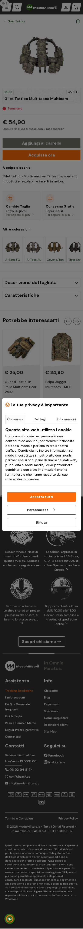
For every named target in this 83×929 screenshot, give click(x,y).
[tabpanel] (41, 454)
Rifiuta (41, 522)
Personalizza (38, 510)
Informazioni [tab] (66, 419)
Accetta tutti (41, 497)
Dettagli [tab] (40, 419)
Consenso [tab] (15, 419)
